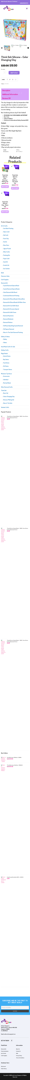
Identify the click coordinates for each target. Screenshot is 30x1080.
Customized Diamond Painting (11, 295)
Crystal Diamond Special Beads (11, 289)
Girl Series (6, 366)
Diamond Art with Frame (9, 312)
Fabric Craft (6, 232)
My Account (3, 1066)
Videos (5, 342)
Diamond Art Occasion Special (11, 309)
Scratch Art (6, 265)
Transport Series (7, 369)
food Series (6, 363)
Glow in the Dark (7, 403)
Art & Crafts (4, 226)
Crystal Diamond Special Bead (11, 285)
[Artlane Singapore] (8, 8)
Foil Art (5, 242)
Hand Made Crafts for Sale (8, 346)
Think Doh (7, 83)
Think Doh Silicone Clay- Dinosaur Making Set (5, 178)
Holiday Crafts (5, 350)
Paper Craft (6, 258)
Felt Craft (5, 235)
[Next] (28, 48)
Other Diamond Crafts (7, 387)
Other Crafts (6, 252)
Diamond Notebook (8, 319)
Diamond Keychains (8, 315)
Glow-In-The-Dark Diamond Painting (13, 332)
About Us (18, 1049)
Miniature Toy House (6, 373)
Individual (5, 379)
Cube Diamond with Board (10, 292)
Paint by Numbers (4, 1051)
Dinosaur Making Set (8, 400)
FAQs (17, 1053)
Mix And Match (7, 383)
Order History (4, 1068)
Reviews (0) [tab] (6, 98)
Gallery (5, 339)
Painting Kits (6, 255)
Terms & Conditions (20, 1057)
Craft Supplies (5, 279)
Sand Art (5, 262)
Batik (2, 273)
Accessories (6, 376)
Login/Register (24, 3)
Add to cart (14, 73)
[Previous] (2, 48)
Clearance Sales (5, 276)
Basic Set (5, 393)
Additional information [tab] (10, 94)
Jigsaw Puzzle (7, 248)
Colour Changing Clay (8, 396)
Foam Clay (6, 238)
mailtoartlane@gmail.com (9, 1034)
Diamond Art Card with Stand (11, 305)
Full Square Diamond (8, 329)
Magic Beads (4, 353)
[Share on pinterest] (12, 79)
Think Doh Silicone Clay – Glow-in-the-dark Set (15, 179)
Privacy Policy (19, 1055)
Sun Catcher (6, 268)
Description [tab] (6, 90)
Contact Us (18, 1051)
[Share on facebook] (7, 79)
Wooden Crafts (5, 407)
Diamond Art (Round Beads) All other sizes (14, 302)
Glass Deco (6, 245)
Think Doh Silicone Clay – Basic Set (5, 204)
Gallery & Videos (5, 336)
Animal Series (6, 356)
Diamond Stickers (8, 322)
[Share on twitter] (9, 79)
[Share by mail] (15, 79)
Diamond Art (4, 283)
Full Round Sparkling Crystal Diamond (13, 326)
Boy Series (6, 359)
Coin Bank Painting (8, 228)
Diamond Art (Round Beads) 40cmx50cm (14, 299)
